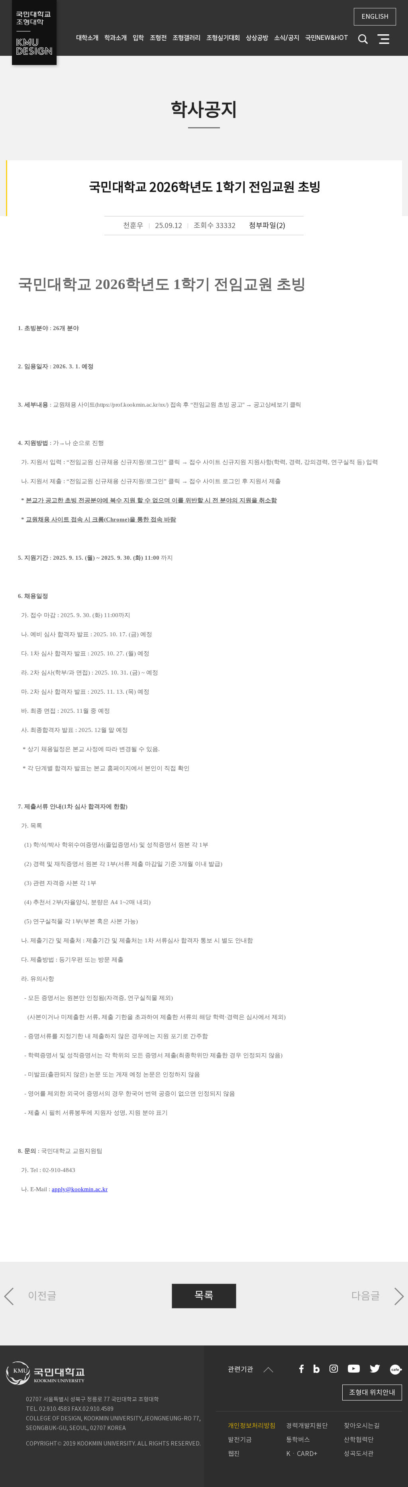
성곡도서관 (359, 1453)
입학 (138, 38)
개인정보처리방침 (252, 1426)
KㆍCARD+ (302, 1453)
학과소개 (115, 38)
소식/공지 (286, 38)
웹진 (234, 1453)
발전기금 (240, 1440)
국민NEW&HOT (326, 38)
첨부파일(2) (267, 226)
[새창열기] (301, 1369)
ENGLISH (374, 16)
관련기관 (240, 1370)
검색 (364, 39)
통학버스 (298, 1440)
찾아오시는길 (362, 1426)
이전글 (42, 1296)
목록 (204, 1296)
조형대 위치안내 (372, 1393)
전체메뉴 (384, 39)
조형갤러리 (186, 38)
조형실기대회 (223, 38)
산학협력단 (359, 1440)
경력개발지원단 (307, 1426)
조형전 (158, 38)
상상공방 (257, 38)
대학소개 (87, 38)
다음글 (365, 1296)
